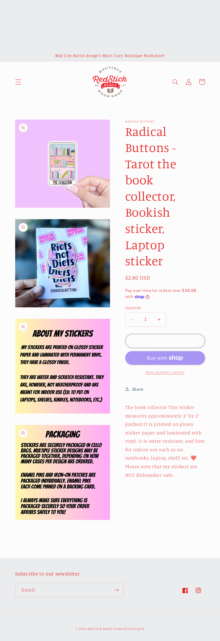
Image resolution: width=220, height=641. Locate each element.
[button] (18, 81)
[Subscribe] (116, 590)
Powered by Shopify (128, 629)
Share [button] (138, 389)
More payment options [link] (165, 372)
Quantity (133, 307)
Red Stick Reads (99, 629)
